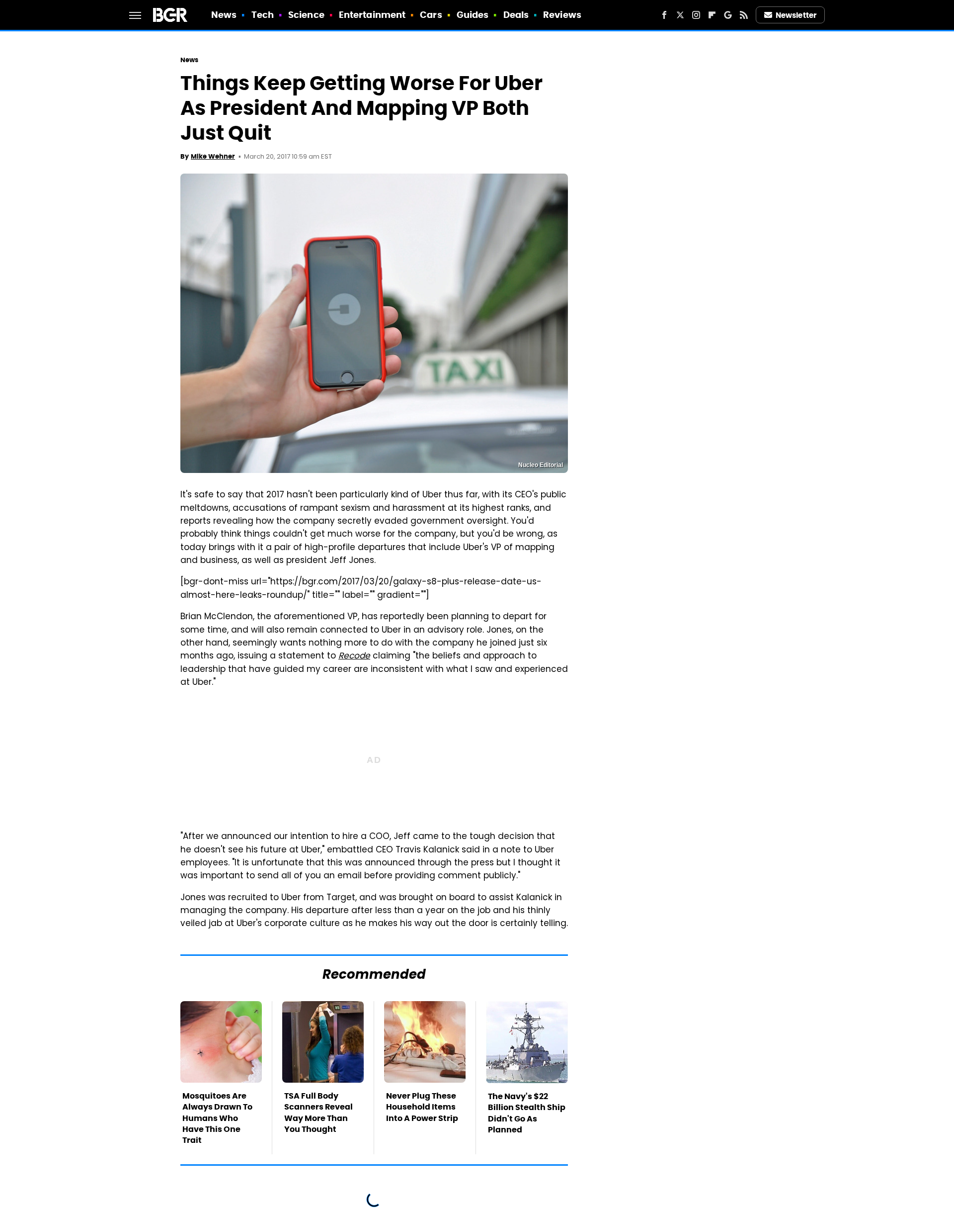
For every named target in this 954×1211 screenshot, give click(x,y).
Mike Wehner (213, 156)
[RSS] (744, 15)
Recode (354, 656)
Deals (516, 14)
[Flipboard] (712, 15)
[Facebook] (664, 15)
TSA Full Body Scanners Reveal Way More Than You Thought (318, 1112)
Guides (473, 14)
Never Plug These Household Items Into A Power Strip (422, 1107)
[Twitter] (680, 15)
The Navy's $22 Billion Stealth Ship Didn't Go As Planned (526, 1113)
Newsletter (796, 15)
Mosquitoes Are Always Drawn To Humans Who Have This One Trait (217, 1118)
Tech (262, 14)
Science (306, 14)
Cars (431, 14)
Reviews (562, 14)
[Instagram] (696, 15)
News (224, 14)
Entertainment (372, 14)
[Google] (728, 15)
